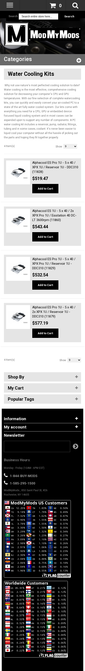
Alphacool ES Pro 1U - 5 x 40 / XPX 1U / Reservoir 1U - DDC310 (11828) (55, 167)
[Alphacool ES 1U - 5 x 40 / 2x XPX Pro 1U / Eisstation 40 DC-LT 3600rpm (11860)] (18, 221)
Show (59, 146)
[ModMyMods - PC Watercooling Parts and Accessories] (42, 33)
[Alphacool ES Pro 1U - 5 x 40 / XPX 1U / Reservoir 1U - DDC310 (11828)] (18, 172)
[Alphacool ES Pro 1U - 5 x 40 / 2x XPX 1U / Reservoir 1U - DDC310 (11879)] (18, 317)
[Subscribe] (75, 446)
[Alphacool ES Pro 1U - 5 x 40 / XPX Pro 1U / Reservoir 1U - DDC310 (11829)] (18, 269)
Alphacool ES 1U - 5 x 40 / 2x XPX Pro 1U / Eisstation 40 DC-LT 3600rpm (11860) (54, 215)
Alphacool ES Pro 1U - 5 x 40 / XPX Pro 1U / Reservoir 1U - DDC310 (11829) (53, 263)
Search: (13, 16)
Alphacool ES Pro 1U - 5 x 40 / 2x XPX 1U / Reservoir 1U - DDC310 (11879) (53, 311)
